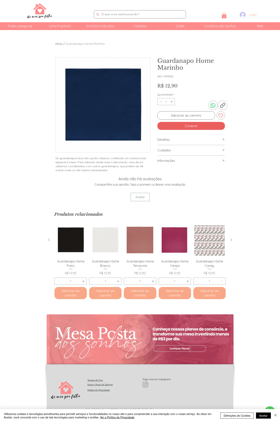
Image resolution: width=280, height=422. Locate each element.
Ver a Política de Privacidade (117, 417)
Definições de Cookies (237, 415)
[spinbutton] (166, 101)
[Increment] (172, 101)
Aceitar (263, 415)
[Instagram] (145, 384)
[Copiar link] (222, 105)
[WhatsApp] (213, 105)
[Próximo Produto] (231, 240)
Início (58, 44)
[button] (224, 15)
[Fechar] (275, 415)
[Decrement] (160, 101)
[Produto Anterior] (49, 240)
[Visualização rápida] (70, 240)
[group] (140, 261)
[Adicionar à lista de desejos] (221, 115)
